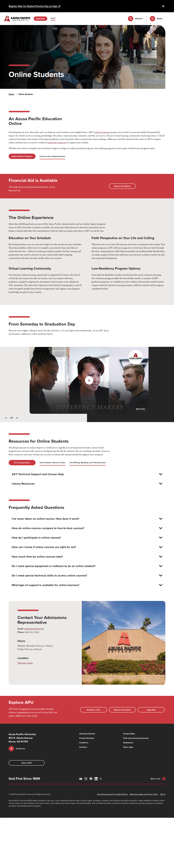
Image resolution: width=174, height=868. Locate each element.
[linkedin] (96, 778)
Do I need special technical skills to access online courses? (49, 575)
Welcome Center (25, 662)
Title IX (162, 794)
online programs (102, 132)
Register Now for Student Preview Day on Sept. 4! (35, 6)
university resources (57, 142)
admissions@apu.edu (34, 628)
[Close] (163, 6)
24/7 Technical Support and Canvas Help (38, 474)
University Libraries (87, 733)
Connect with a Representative (52, 156)
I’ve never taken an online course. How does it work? (45, 519)
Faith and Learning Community (136, 738)
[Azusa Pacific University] (17, 19)
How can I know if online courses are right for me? (44, 547)
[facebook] (90, 778)
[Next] (17, 418)
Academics (83, 742)
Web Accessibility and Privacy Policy (144, 794)
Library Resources (23, 484)
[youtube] (80, 778)
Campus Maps (129, 733)
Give (53, 18)
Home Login (128, 747)
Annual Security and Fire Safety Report (112, 794)
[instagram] (85, 778)
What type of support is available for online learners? (45, 585)
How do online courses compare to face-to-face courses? (48, 528)
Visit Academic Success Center (52, 462)
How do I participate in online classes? (36, 537)
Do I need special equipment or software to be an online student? (53, 566)
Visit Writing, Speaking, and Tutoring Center (87, 462)
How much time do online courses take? (37, 557)
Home (11, 94)
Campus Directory (86, 738)
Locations (83, 747)
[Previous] (6, 418)
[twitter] (101, 779)
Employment (128, 742)
